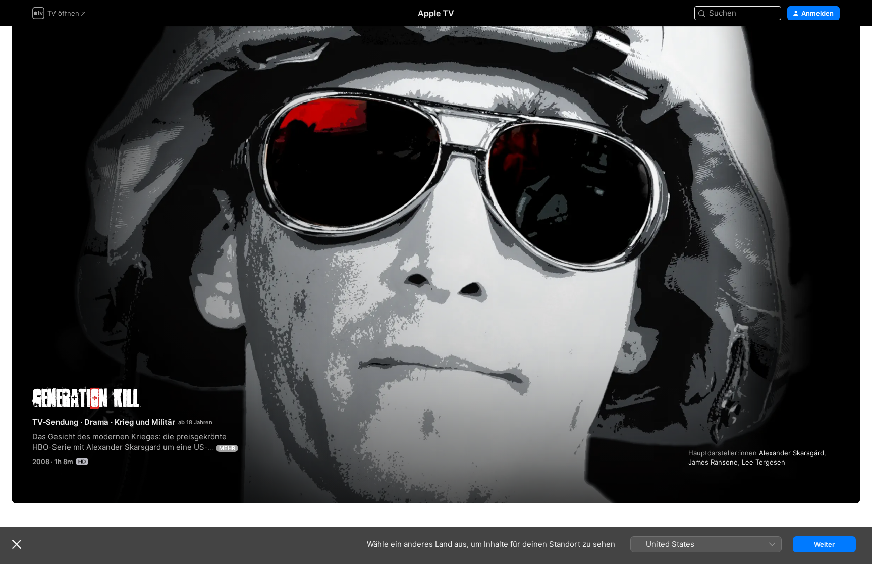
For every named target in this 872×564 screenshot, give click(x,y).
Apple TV (436, 13)
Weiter (824, 544)
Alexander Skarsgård (791, 453)
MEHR (227, 448)
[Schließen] (16, 544)
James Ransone (713, 462)
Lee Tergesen (763, 462)
